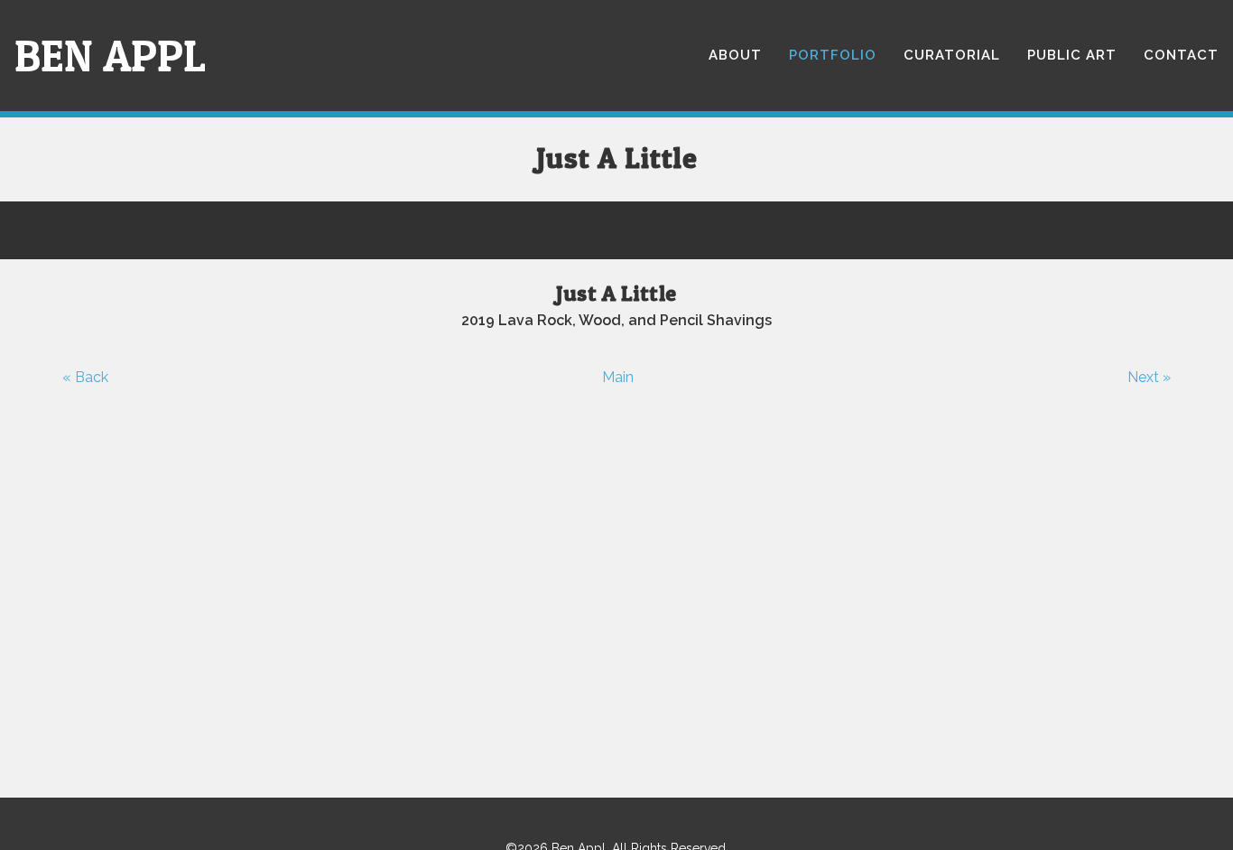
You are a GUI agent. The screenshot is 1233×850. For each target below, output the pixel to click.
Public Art (1072, 55)
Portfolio (832, 55)
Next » (1149, 377)
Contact (1181, 55)
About (735, 55)
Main (618, 377)
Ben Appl (110, 55)
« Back (85, 377)
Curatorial (952, 55)
